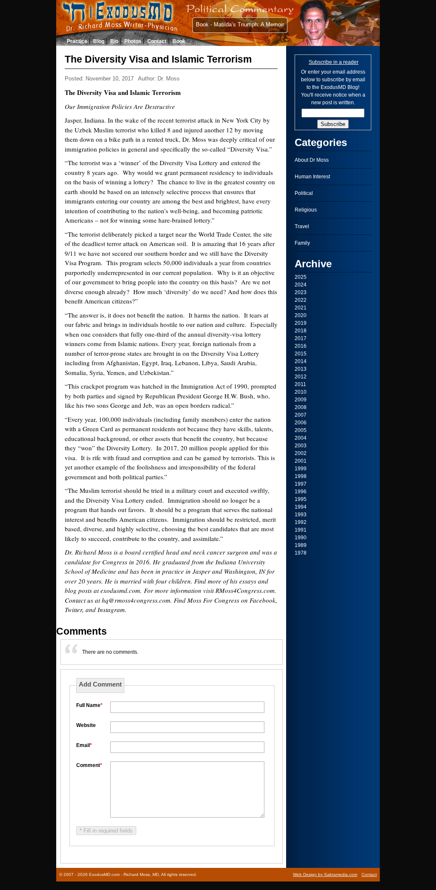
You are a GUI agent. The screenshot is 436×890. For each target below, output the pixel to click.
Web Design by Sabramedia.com (325, 874)
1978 (301, 553)
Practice (77, 41)
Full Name (89, 705)
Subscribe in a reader (334, 62)
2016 (301, 346)
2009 (301, 400)
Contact (156, 41)
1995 (301, 499)
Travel (302, 226)
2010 (301, 392)
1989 (301, 545)
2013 (301, 369)
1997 (301, 484)
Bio (114, 41)
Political (304, 193)
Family (302, 243)
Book (178, 41)
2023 (301, 292)
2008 (301, 407)
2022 (301, 300)
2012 (301, 377)
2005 (301, 430)
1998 (301, 476)
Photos (132, 41)
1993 (301, 515)
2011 (300, 384)
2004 (301, 438)
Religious (306, 210)
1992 (301, 522)
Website (86, 725)
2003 (301, 446)
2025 (301, 277)
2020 (301, 315)
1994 (301, 507)
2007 (301, 415)
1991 (301, 530)
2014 (301, 361)
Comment (89, 765)
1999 (301, 469)
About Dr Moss (312, 160)
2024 (301, 285)
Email (84, 745)
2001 (301, 461)
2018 (301, 331)
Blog (98, 41)
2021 (301, 308)
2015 (301, 354)
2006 (301, 423)
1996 (301, 492)
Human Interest (312, 177)
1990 (301, 538)
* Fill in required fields (106, 830)
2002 (301, 453)
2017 (301, 338)
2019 (301, 323)
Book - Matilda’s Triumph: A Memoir (240, 24)
